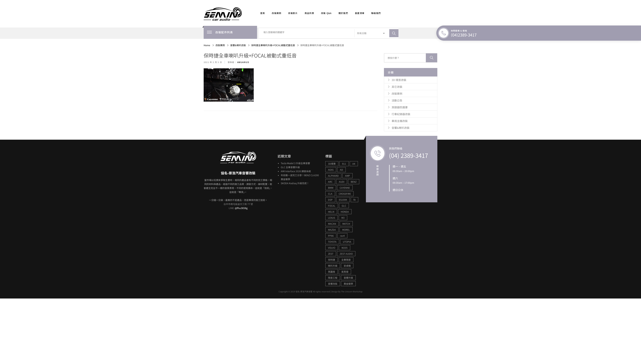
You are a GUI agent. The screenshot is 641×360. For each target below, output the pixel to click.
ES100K (343, 199)
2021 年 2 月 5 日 (213, 62)
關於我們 (343, 13)
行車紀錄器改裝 (401, 114)
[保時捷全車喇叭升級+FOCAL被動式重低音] (229, 85)
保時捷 (331, 259)
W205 (345, 247)
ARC (330, 181)
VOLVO (331, 247)
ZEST (330, 253)
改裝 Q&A (326, 13)
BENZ (354, 181)
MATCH (346, 223)
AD (341, 169)
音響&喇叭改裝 (400, 128)
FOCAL (331, 205)
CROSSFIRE (345, 193)
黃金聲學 (348, 283)
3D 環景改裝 (399, 80)
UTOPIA (347, 241)
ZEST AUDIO (346, 253)
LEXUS (331, 217)
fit (354, 199)
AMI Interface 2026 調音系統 (296, 171)
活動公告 (397, 100)
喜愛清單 (359, 13)
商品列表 (309, 13)
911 (344, 163)
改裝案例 (276, 13)
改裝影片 (293, 13)
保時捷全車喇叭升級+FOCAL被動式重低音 (250, 55)
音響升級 (348, 277)
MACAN (332, 223)
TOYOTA (332, 241)
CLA (330, 193)
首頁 (262, 13)
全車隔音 (346, 259)
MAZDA (332, 229)
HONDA (345, 211)
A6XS (331, 169)
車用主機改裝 (400, 121)
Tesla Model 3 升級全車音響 (295, 163)
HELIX (331, 211)
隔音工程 (332, 277)
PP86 (331, 235)
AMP (347, 175)
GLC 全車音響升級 (290, 167)
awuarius (243, 62)
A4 (353, 163)
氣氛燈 (344, 271)
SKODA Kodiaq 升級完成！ (295, 183)
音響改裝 (332, 283)
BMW (330, 187)
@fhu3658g (241, 208)
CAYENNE (345, 187)
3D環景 (332, 163)
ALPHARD (333, 175)
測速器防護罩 (400, 107)
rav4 (342, 235)
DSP (330, 199)
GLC (344, 205)
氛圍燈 (331, 271)
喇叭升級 (332, 265)
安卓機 (347, 265)
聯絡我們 (376, 13)
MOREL (346, 229)
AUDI (341, 181)
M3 (343, 217)
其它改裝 (397, 87)
